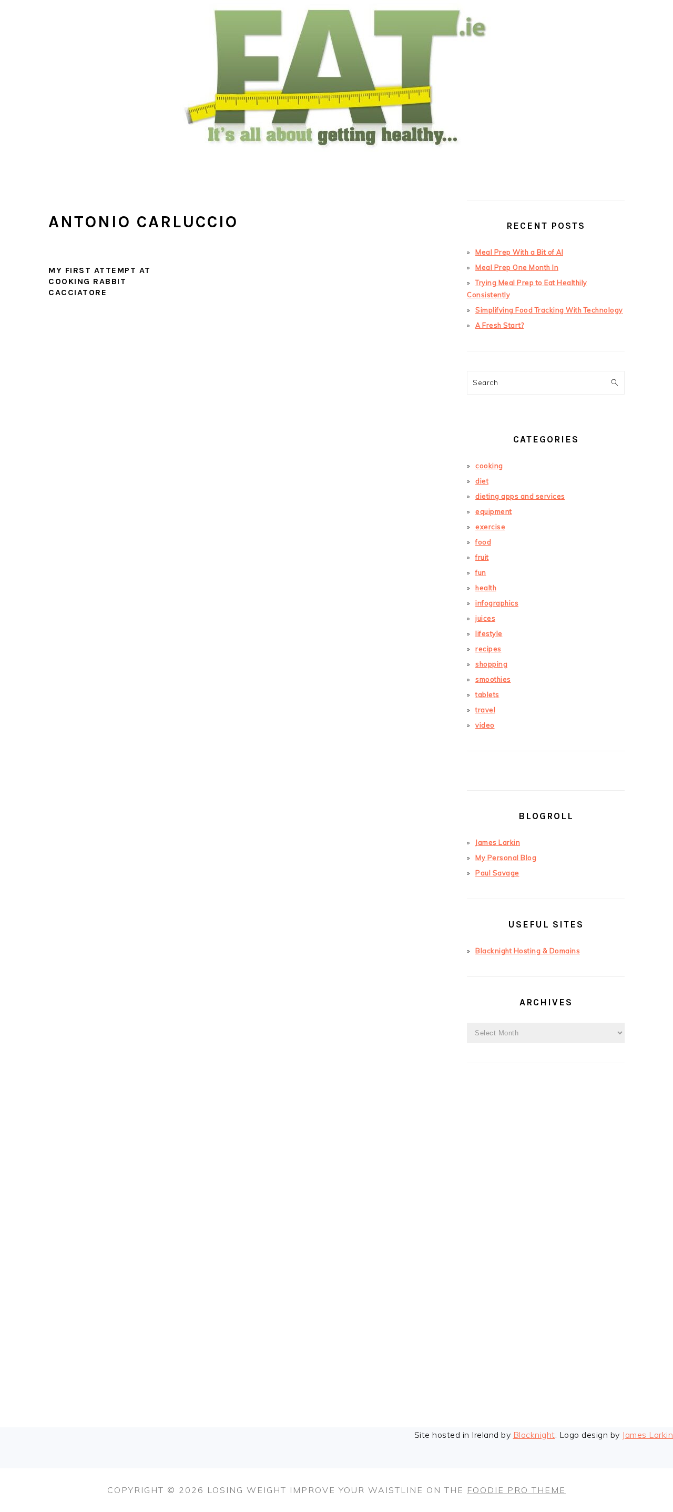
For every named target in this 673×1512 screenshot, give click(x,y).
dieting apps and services (520, 496)
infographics (496, 603)
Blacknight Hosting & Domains (527, 950)
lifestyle (489, 633)
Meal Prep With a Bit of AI (519, 252)
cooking (489, 465)
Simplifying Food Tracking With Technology (549, 310)
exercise (490, 526)
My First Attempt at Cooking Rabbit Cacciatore (99, 281)
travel (485, 709)
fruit (482, 557)
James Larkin (497, 842)
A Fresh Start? (499, 325)
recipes (488, 648)
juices (485, 618)
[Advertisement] (546, 1261)
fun (480, 572)
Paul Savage (497, 873)
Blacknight (534, 1434)
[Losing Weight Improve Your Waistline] (336, 165)
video (485, 725)
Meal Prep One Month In (516, 267)
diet (481, 481)
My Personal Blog (505, 857)
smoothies (493, 679)
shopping (491, 664)
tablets (487, 694)
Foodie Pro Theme (516, 1490)
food (483, 542)
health (485, 587)
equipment (493, 511)
